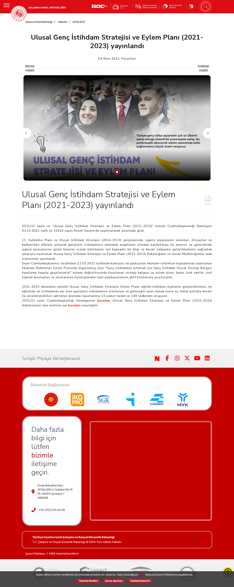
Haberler (62, 22)
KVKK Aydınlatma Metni (64, 553)
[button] (191, 6)
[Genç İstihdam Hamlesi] (99, 6)
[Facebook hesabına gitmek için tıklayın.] (167, 358)
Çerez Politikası (35, 553)
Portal (194, 539)
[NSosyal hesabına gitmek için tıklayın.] (157, 358)
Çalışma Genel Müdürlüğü (39, 22)
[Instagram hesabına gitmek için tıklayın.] (177, 358)
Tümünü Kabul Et (140, 580)
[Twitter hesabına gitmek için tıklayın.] (187, 358)
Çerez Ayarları (114, 580)
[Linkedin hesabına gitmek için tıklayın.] (207, 358)
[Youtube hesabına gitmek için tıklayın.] (197, 358)
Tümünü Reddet (88, 580)
